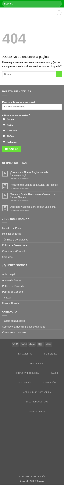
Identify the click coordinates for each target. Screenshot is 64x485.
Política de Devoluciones (15, 245)
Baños (54, 373)
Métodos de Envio (11, 234)
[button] (4, 12)
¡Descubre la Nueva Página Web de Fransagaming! (29, 173)
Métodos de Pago (11, 228)
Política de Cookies (12, 292)
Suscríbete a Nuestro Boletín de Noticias (23, 326)
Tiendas (6, 297)
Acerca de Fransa (11, 280)
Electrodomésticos (37, 402)
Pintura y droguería (27, 373)
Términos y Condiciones (15, 239)
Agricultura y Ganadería (37, 392)
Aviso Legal (8, 274)
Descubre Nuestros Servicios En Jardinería (33, 207)
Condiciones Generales (14, 251)
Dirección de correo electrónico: (18, 102)
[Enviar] (58, 4)
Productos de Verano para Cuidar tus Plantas (34, 185)
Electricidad (37, 363)
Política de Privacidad (13, 286)
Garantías (7, 257)
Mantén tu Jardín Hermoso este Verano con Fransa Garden (33, 196)
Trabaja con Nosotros (13, 321)
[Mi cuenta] (59, 12)
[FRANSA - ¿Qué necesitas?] (32, 12)
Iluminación (49, 383)
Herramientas (24, 354)
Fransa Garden (37, 411)
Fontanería (24, 383)
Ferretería (50, 354)
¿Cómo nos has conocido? (16, 115)
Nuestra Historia (11, 303)
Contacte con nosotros (14, 332)
